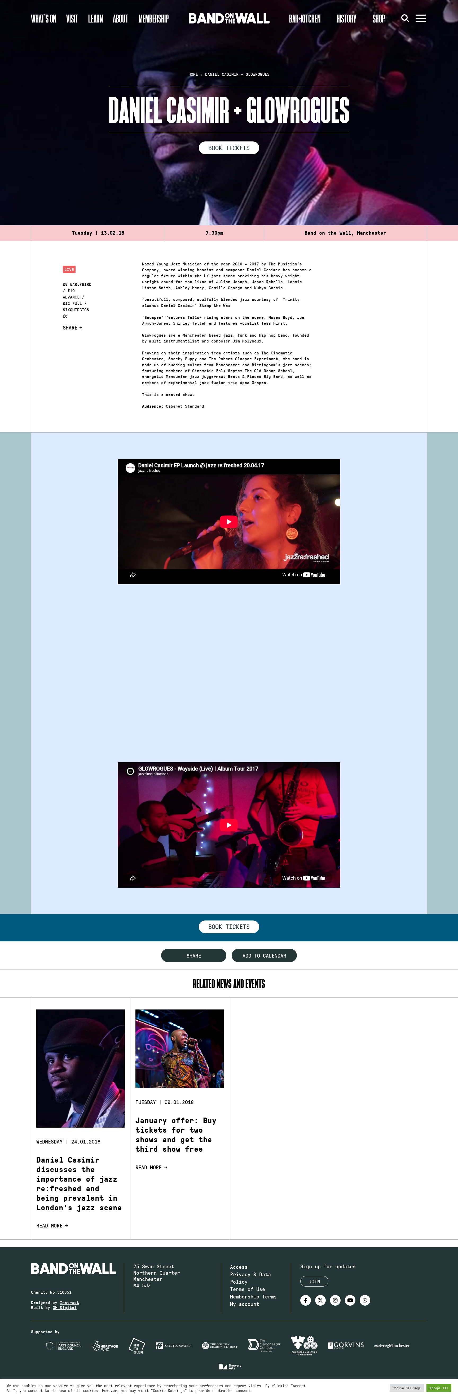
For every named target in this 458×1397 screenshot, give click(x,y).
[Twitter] (320, 1300)
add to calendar (264, 955)
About (120, 18)
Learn (95, 18)
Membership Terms (253, 1296)
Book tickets (229, 926)
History (346, 18)
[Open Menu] (420, 18)
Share (70, 327)
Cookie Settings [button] (407, 1388)
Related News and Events (229, 983)
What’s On (43, 18)
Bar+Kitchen (304, 18)
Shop (379, 18)
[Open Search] (405, 18)
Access (239, 1266)
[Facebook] (305, 1300)
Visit (72, 18)
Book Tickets (229, 147)
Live (69, 269)
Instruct (69, 1302)
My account (244, 1303)
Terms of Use (247, 1288)
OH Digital (65, 1307)
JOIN (314, 1281)
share (194, 955)
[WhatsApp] (365, 1300)
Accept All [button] (439, 1388)
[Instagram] (335, 1300)
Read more (49, 1225)
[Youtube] (350, 1300)
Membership (154, 18)
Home (193, 74)
